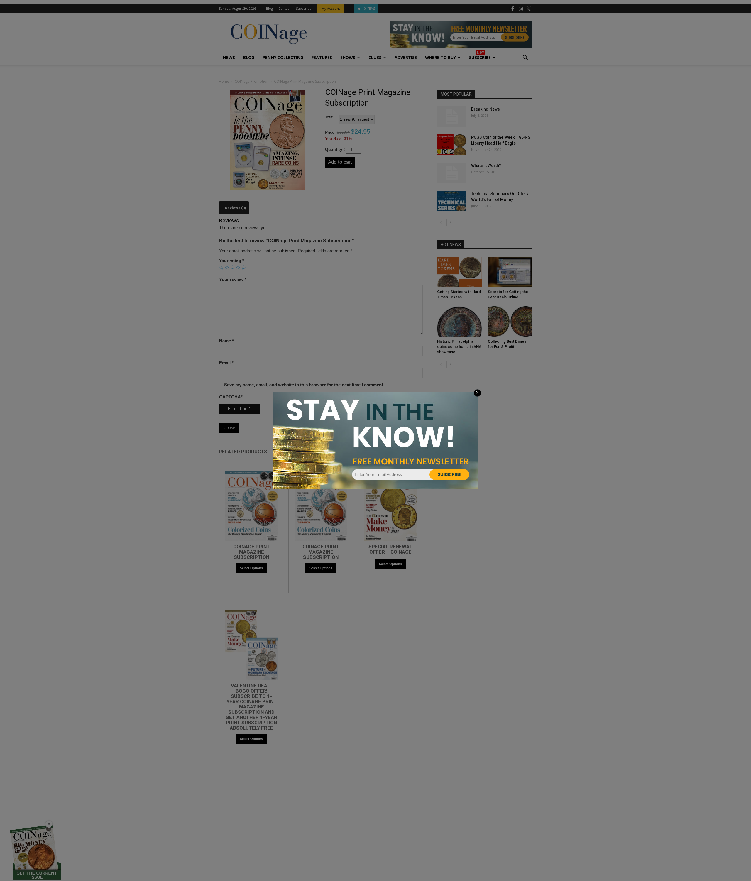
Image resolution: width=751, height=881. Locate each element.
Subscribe (449, 474)
